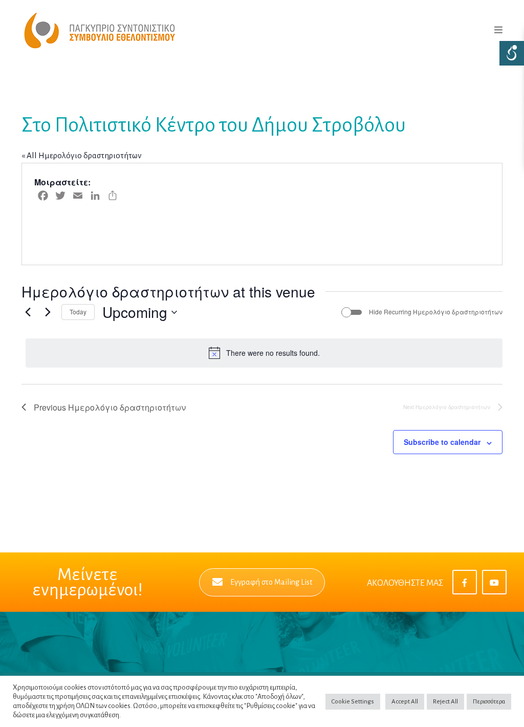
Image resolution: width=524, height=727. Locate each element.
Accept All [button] (404, 701)
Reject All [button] (445, 701)
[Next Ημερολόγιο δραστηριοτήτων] (47, 312)
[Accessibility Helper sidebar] (511, 53)
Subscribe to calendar (442, 442)
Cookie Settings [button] (353, 701)
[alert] (264, 352)
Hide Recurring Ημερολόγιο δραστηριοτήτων (436, 312)
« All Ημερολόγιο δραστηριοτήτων (81, 155)
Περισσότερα (489, 701)
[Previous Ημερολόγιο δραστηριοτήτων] (27, 312)
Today (78, 311)
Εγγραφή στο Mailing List (271, 582)
